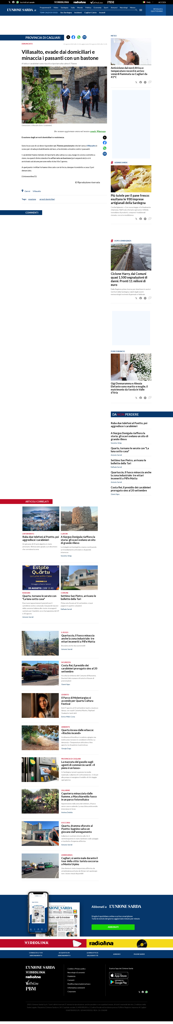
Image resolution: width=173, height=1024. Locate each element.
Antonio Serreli (116, 455)
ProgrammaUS (45, 7)
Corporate (72, 991)
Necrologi (124, 7)
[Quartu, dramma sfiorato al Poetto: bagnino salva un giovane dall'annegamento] (40, 833)
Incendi (102, 12)
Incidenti (78, 12)
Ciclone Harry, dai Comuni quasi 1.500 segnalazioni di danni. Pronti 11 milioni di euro (129, 279)
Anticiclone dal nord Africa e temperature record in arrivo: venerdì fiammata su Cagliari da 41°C (129, 72)
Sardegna (64, 7)
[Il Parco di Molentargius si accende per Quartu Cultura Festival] (40, 705)
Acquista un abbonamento (64, 954)
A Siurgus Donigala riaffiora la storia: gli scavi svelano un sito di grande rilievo (129, 436)
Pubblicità (71, 976)
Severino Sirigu (116, 443)
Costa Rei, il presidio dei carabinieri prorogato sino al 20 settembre (131, 489)
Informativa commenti (76, 988)
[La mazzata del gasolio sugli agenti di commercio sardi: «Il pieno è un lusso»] (40, 769)
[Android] (128, 982)
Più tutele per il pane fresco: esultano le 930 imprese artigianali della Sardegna (130, 199)
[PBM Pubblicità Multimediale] (110, 2)
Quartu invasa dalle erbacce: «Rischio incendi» (77, 731)
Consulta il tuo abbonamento (36, 954)
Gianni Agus (115, 494)
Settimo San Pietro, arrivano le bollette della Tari (128, 462)
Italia (73, 7)
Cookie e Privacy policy (76, 969)
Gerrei (27, 191)
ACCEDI (162, 2)
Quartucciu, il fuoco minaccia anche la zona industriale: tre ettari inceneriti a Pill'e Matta (131, 475)
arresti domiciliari (47, 199)
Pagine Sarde (139, 954)
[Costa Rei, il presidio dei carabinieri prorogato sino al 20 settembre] (40, 673)
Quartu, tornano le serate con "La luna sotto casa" (39, 597)
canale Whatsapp (98, 131)
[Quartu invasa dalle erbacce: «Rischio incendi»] (40, 737)
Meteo (132, 7)
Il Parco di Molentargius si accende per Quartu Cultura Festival (77, 700)
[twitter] (9, 2)
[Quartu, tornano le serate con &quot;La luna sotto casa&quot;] (40, 577)
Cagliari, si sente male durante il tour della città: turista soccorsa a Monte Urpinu (79, 861)
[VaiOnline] (96, 2)
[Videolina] (61, 2)
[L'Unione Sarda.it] (21, 10)
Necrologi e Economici (76, 972)
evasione (32, 199)
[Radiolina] (80, 2)
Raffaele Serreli (116, 467)
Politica (88, 7)
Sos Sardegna (66, 12)
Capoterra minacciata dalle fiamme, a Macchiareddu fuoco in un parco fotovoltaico (79, 796)
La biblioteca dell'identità (92, 954)
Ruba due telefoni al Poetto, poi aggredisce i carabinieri (129, 425)
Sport (106, 7)
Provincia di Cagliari (42, 37)
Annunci (114, 7)
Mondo (80, 7)
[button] (68, 37)
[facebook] (13, 2)
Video (56, 7)
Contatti (71, 980)
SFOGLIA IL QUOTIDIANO (157, 10)
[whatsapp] (17, 2)
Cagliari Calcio (90, 12)
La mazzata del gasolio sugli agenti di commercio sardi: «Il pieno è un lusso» (78, 764)
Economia (97, 7)
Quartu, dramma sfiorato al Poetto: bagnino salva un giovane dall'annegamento (77, 828)
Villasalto (91, 145)
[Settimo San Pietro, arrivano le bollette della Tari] (79, 577)
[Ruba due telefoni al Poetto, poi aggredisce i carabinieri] (40, 518)
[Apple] (128, 975)
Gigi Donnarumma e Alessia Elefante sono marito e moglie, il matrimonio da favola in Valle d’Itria (129, 388)
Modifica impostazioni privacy (79, 984)
